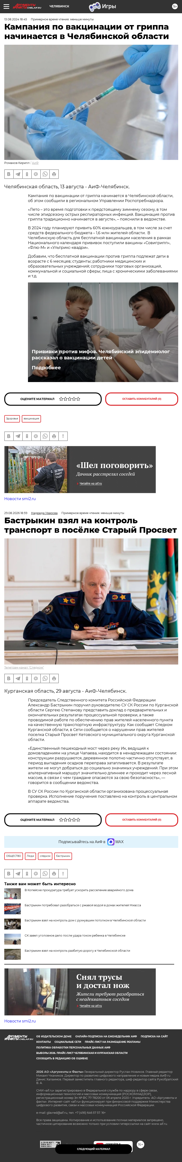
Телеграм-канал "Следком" (24, 667)
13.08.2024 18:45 (15, 19)
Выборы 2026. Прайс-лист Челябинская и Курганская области (81, 1053)
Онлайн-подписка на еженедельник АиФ (106, 1036)
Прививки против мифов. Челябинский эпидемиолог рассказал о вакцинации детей (101, 355)
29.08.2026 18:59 (15, 513)
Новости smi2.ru (20, 499)
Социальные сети (68, 1041)
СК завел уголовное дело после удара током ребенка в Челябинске (75, 935)
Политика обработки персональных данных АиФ (73, 1047)
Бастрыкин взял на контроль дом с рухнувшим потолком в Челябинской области (85, 920)
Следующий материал (93, 1149)
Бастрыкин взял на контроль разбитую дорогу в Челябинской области (77, 950)
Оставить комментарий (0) (141, 399)
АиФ (35, 163)
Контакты (43, 1041)
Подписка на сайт (154, 1036)
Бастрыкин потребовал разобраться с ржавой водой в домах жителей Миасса (83, 905)
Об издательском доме (54, 1036)
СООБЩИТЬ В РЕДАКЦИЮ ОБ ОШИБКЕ (62, 1058)
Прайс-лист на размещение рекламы (112, 1041)
